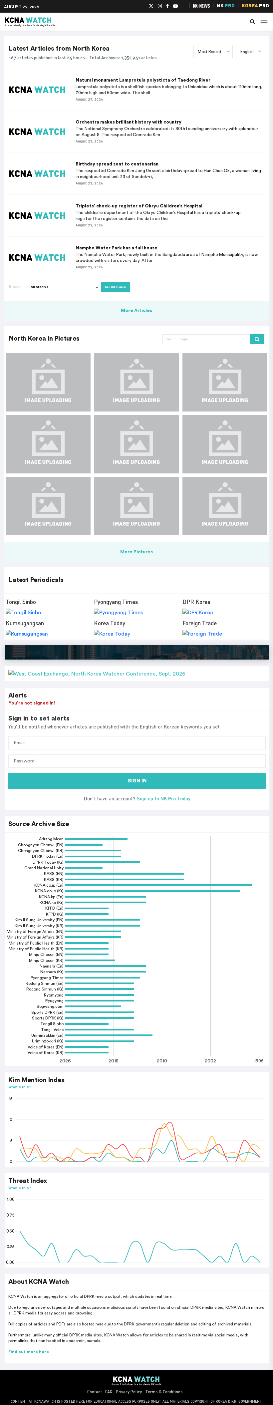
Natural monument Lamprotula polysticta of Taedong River (143, 80)
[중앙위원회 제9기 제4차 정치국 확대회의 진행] (48, 382)
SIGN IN (137, 780)
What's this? (19, 1086)
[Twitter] (151, 6)
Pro (255, 5)
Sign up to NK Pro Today (163, 798)
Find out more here (28, 1352)
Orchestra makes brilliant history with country (128, 122)
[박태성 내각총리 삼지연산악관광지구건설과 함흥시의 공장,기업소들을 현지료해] (136, 506)
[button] (137, 674)
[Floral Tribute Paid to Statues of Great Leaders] (224, 444)
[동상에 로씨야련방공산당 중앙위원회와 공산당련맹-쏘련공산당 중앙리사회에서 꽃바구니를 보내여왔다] (224, 506)
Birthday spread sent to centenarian (117, 164)
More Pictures (136, 552)
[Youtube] (175, 6)
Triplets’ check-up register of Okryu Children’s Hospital (139, 206)
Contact (94, 1391)
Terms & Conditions (164, 1391)
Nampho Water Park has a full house (116, 248)
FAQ (109, 1391)
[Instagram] (160, 6)
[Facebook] (167, 6)
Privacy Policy (129, 1391)
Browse (15, 287)
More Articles (136, 310)
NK (226, 5)
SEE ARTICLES (115, 287)
